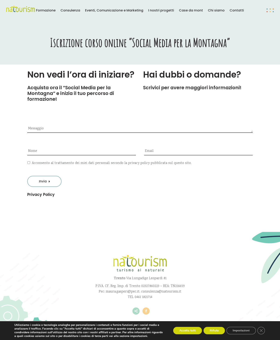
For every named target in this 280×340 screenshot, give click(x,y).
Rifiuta (214, 330)
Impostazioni (241, 330)
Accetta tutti (187, 330)
